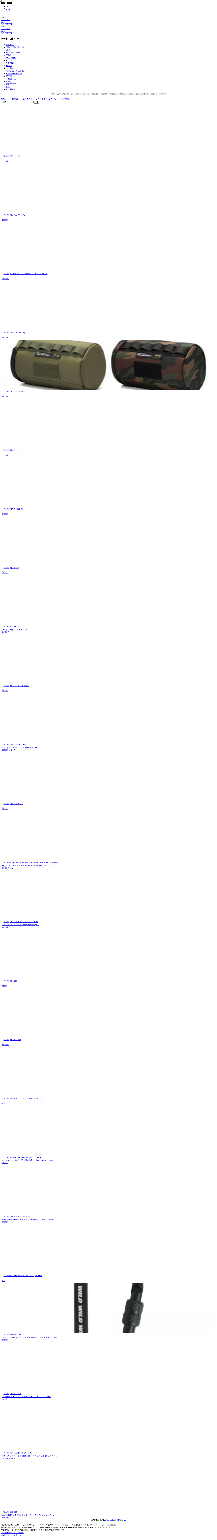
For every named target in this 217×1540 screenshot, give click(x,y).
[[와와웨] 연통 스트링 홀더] (108, 777)
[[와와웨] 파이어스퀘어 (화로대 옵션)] (108, 1427)
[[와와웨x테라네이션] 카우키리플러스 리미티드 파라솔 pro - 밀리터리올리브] (108, 836)
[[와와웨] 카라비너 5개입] (108, 1308)
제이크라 (10, 63)
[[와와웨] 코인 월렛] (108, 955)
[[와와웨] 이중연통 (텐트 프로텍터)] (108, 1190)
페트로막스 (11, 79)
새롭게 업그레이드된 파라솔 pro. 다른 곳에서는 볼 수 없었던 (28, 865)
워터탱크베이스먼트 (15, 71)
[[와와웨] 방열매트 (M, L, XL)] (108, 718)
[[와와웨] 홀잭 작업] (108, 1486)
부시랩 (9, 66)
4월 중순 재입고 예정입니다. (14, 629)
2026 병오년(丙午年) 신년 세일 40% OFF (19, 747)
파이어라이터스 (13, 52)
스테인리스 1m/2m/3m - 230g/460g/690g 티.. (20, 925)
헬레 (8, 87)
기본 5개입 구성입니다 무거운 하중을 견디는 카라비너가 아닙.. (30, 1337)
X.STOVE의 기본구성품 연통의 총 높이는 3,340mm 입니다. (28, 1160)
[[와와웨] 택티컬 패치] (108, 541)
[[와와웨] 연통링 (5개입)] (108, 1367)
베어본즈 (10, 68)
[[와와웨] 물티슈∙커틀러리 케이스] (108, 659)
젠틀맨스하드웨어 (14, 73)
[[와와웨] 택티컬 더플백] (108, 1013)
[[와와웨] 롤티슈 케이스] (108, 424)
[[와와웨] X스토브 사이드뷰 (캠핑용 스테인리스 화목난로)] (108, 247)
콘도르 (9, 76)
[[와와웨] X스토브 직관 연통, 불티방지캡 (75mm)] (108, 1131)
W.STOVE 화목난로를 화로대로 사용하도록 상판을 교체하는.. (29, 1456)
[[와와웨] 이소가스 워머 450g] (108, 306)
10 (113, 1520)
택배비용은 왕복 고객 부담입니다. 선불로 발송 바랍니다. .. (28, 1515)
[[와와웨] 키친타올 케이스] (108, 365)
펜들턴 (9, 81)
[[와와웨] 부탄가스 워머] (108, 130)
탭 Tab (9, 60)
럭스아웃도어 (12, 58)
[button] (94, 1520)
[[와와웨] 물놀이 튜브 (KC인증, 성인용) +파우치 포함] (108, 1072)
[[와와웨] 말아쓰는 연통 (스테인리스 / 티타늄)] (108, 895)
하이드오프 (11, 84)
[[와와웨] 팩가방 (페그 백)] (108, 483)
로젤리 (9, 55)
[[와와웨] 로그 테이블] (108, 600)
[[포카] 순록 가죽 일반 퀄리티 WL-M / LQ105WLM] (108, 1249)
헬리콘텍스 (11, 89)
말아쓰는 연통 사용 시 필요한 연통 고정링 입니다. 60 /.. (26, 1397)
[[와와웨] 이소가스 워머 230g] (108, 189)
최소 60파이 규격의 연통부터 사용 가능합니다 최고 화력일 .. (28, 1219)
